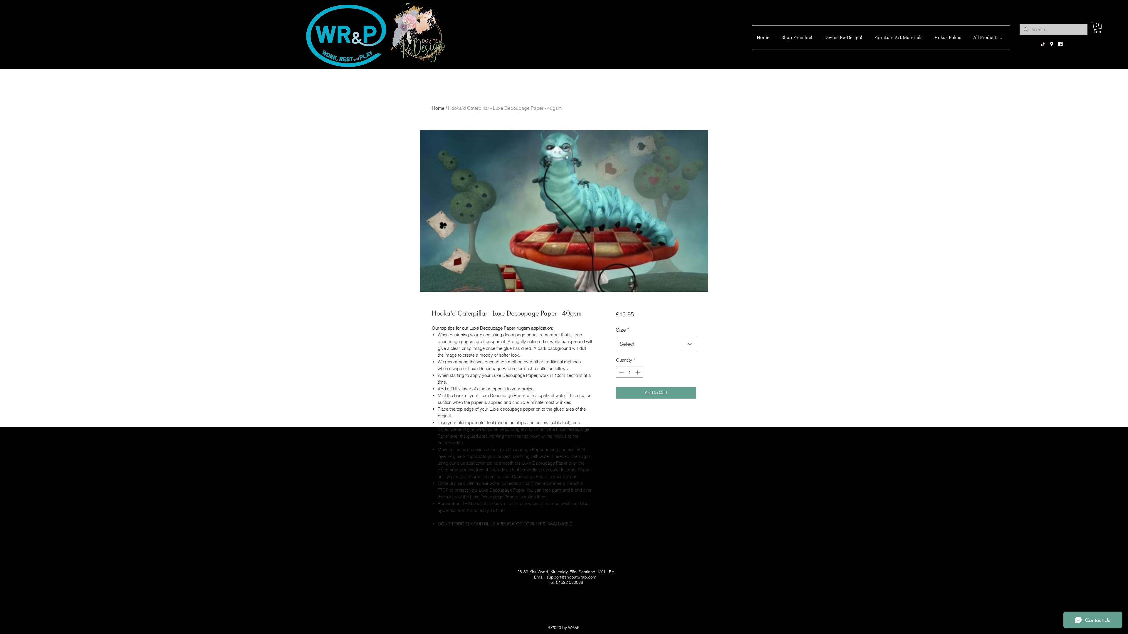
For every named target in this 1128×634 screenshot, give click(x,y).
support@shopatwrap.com (571, 577)
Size (622, 329)
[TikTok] (1043, 44)
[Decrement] (621, 372)
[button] (1097, 28)
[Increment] (638, 372)
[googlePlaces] (1052, 44)
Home (438, 108)
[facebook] (1060, 44)
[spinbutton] (629, 372)
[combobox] (656, 344)
